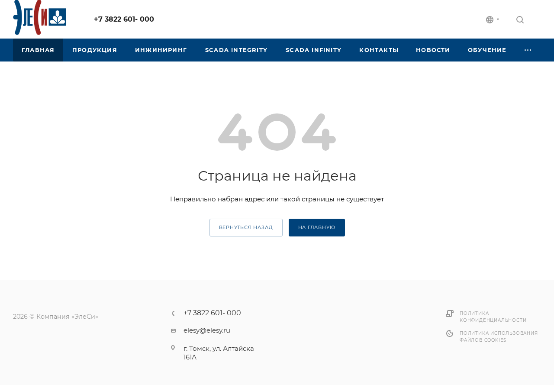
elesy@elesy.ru (207, 330)
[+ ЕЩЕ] (528, 50)
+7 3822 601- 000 (124, 19)
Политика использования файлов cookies (499, 336)
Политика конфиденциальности (493, 317)
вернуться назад (246, 227)
